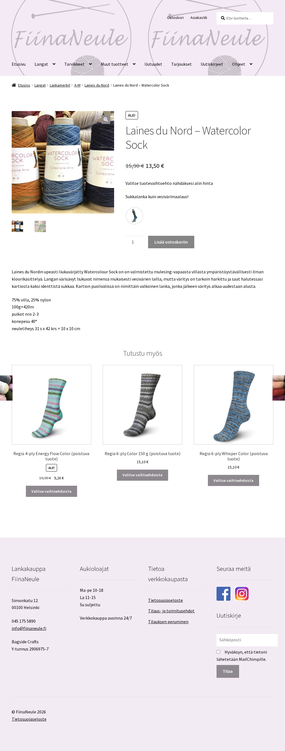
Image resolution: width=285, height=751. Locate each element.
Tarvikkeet (74, 64)
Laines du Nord (97, 85)
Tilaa (228, 671)
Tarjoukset (181, 64)
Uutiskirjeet (212, 64)
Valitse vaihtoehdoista (51, 491)
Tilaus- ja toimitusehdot (171, 610)
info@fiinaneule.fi (29, 628)
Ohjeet (238, 64)
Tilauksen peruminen (168, 621)
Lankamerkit (60, 85)
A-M (77, 85)
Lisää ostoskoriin (171, 242)
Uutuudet (153, 64)
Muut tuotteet (114, 64)
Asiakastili (198, 17)
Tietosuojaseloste (165, 600)
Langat (41, 64)
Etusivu (19, 64)
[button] (105, 119)
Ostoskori (175, 17)
